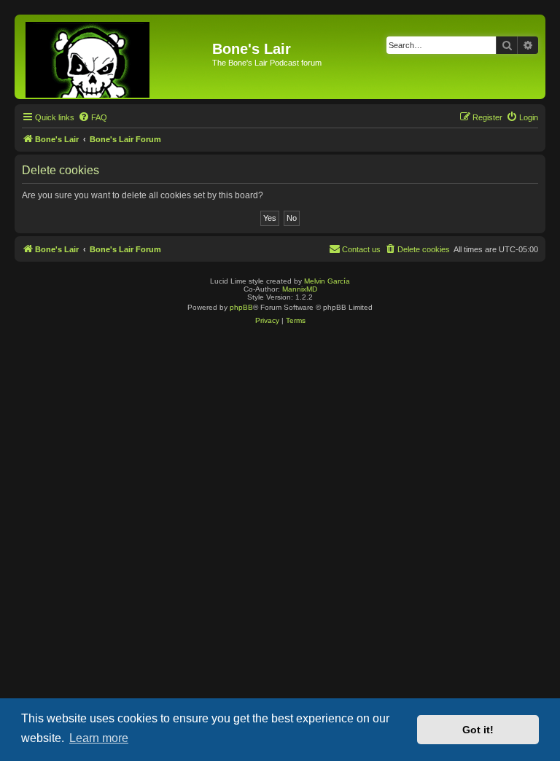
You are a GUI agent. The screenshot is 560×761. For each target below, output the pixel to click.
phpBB (241, 307)
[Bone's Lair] (115, 57)
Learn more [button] (98, 738)
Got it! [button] (478, 729)
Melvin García (327, 281)
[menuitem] (92, 117)
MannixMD (299, 289)
